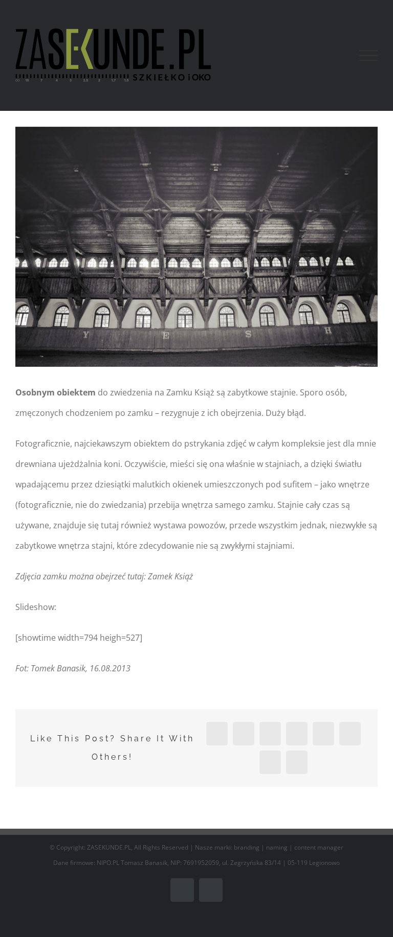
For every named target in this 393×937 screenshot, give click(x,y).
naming (277, 847)
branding (246, 847)
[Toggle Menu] (368, 55)
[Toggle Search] (333, 55)
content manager (318, 847)
